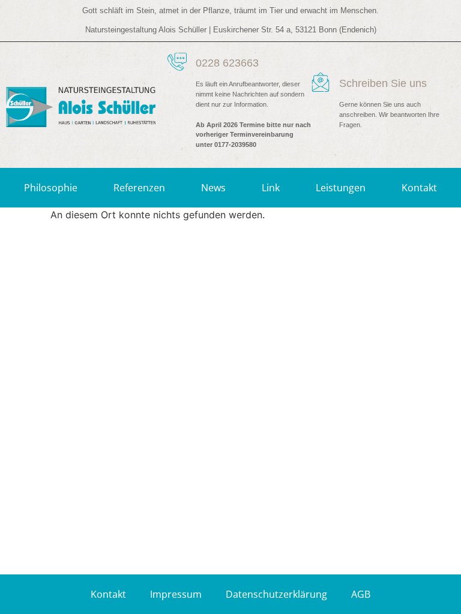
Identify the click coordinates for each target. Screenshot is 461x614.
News (213, 187)
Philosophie (50, 187)
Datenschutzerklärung (276, 594)
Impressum (176, 594)
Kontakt (419, 187)
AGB (360, 594)
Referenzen (139, 187)
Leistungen (341, 187)
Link (271, 187)
